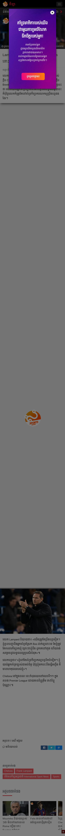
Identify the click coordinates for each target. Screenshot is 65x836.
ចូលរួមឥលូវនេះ (33, 76)
